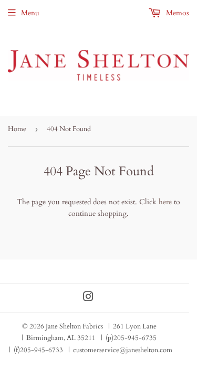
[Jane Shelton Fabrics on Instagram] (88, 298)
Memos (176, 13)
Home (17, 129)
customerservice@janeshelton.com (122, 350)
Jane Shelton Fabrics (74, 326)
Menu (30, 13)
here (165, 202)
